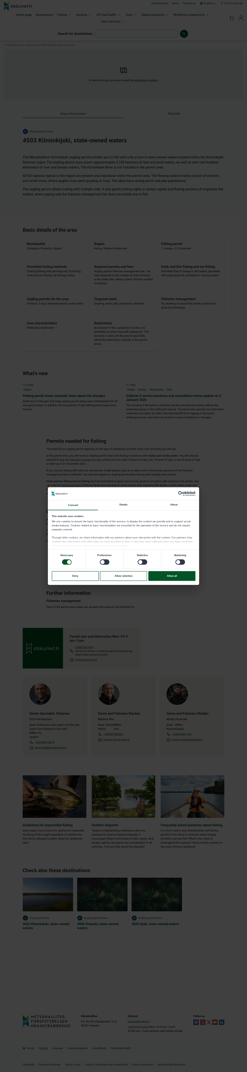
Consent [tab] (73, 505)
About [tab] (174, 504)
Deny (75, 576)
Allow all (172, 576)
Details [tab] (123, 504)
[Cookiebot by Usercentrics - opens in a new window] (180, 493)
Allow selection (124, 576)
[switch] (104, 562)
